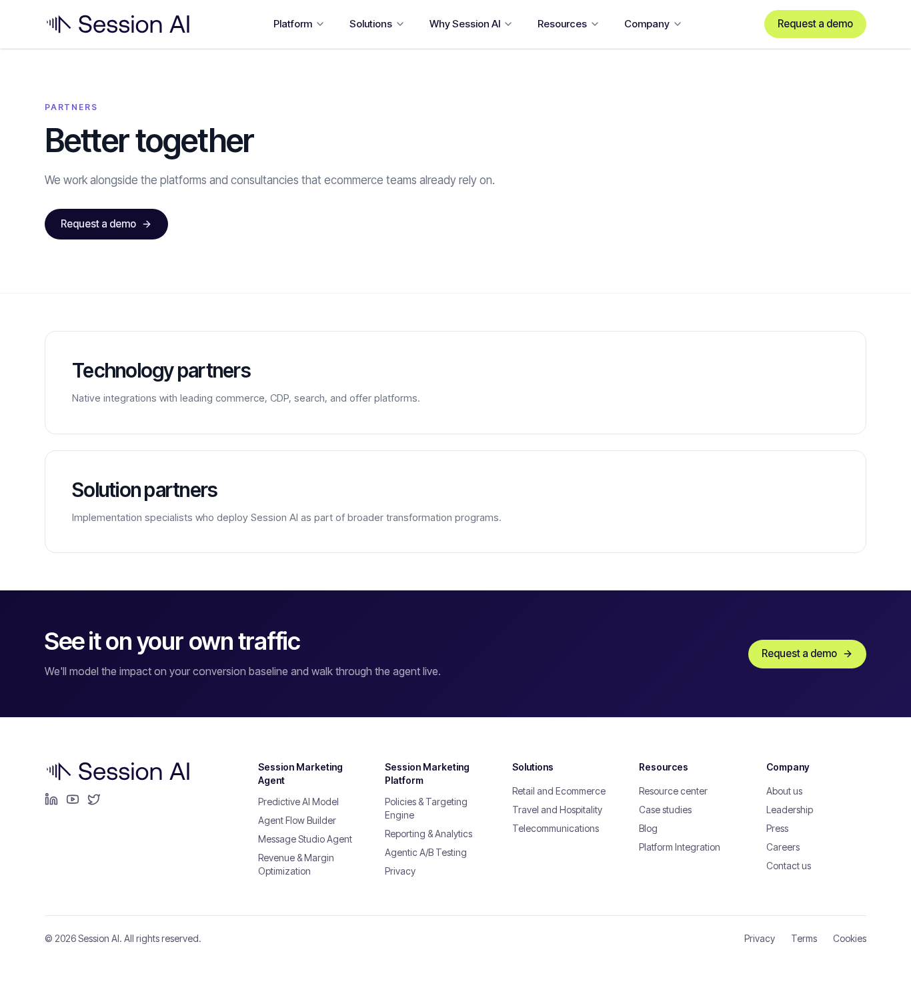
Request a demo (815, 23)
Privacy (400, 871)
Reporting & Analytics (428, 833)
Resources (562, 23)
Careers (783, 847)
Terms (804, 938)
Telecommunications (555, 828)
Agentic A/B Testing (426, 852)
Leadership (789, 809)
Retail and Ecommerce (559, 791)
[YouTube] (72, 799)
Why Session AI (464, 23)
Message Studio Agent (305, 839)
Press (777, 828)
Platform (292, 23)
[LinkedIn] (51, 799)
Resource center (673, 791)
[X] (94, 799)
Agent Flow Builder (297, 820)
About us (784, 791)
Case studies (665, 809)
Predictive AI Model (298, 801)
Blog (648, 828)
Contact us (788, 865)
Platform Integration (679, 847)
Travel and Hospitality (557, 809)
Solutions (370, 23)
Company (647, 23)
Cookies (849, 938)
